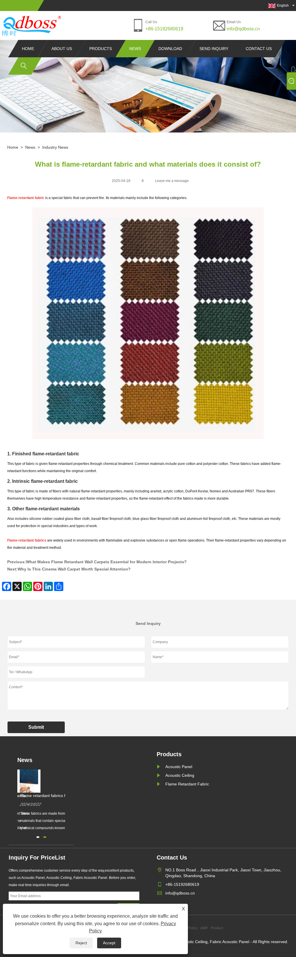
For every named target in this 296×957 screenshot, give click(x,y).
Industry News (55, 147)
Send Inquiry (213, 48)
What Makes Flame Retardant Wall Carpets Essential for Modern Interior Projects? (106, 562)
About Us (61, 48)
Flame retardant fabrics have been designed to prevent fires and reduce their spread (48, 795)
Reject (81, 943)
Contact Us (259, 48)
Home (28, 48)
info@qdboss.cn (243, 28)
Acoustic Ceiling (179, 775)
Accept (109, 943)
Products (100, 48)
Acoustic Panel (178, 766)
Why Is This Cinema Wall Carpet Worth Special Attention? (74, 569)
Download (170, 48)
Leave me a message (172, 181)
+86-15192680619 (164, 28)
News (135, 48)
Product (217, 928)
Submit (36, 727)
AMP (204, 928)
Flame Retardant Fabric (187, 784)
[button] (37, 837)
